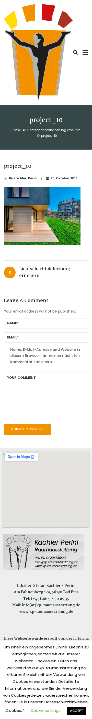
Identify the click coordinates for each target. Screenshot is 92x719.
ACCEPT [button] (76, 710)
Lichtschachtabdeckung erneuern (53, 130)
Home (16, 130)
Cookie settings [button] (45, 710)
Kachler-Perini (23, 178)
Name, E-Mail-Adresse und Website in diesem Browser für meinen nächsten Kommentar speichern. (45, 355)
